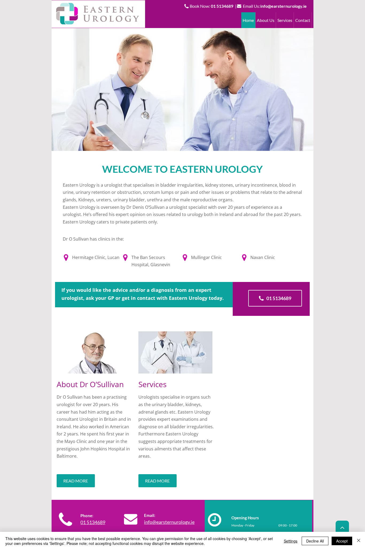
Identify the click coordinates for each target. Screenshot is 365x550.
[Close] (358, 541)
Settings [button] (290, 541)
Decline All (315, 541)
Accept (342, 541)
